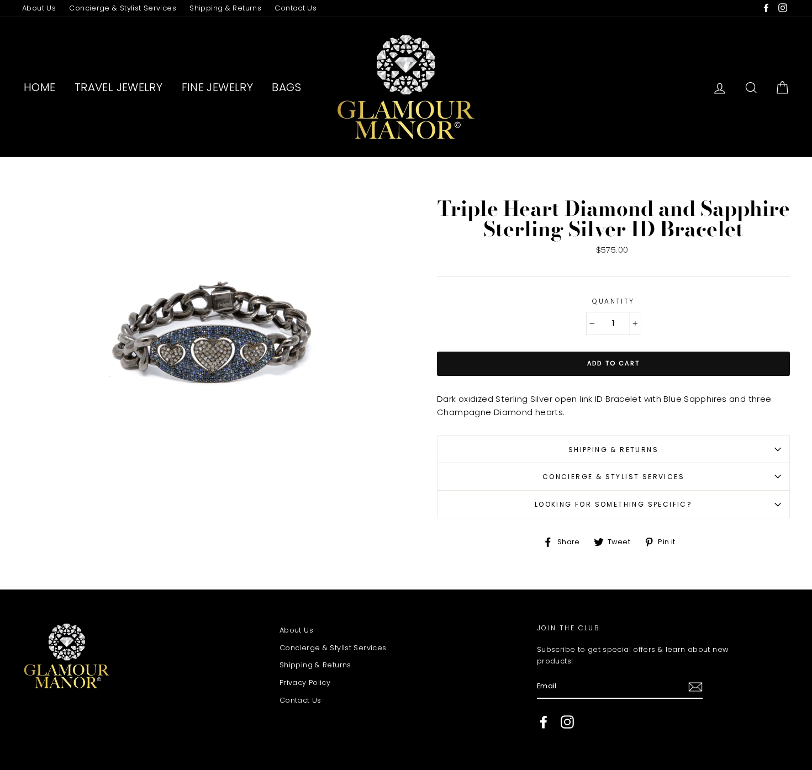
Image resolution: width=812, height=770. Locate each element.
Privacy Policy (305, 682)
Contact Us (296, 8)
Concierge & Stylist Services (122, 8)
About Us (39, 8)
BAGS (286, 87)
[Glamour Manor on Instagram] (567, 722)
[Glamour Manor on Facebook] (543, 722)
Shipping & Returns (225, 8)
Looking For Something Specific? (613, 504)
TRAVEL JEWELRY (118, 87)
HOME (40, 87)
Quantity (613, 301)
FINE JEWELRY (218, 87)
